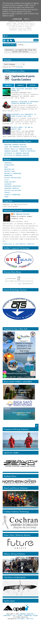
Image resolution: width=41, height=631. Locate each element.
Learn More (17, 19)
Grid (4, 40)
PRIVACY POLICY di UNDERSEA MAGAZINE (18, 149)
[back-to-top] (36, 425)
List (7, 40)
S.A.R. (6, 180)
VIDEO (6, 197)
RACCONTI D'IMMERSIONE (12, 173)
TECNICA (7, 192)
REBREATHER (8, 175)
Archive (32, 85)
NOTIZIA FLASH (9, 171)
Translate (19, 67)
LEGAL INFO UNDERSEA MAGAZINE (15, 147)
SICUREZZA (8, 184)
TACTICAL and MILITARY (12, 190)
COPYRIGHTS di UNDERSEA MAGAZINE (16, 153)
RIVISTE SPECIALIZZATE (12, 178)
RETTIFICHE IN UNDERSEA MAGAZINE (16, 155)
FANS (6, 167)
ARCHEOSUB (8, 163)
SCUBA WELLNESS (9, 182)
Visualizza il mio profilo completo (18, 244)
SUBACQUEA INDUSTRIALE (12, 186)
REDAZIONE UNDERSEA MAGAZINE (15, 145)
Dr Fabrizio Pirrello (21, 214)
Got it (26, 19)
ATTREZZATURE (9, 165)
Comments (20, 85)
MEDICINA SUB (9, 169)
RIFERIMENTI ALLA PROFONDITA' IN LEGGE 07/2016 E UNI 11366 (23, 115)
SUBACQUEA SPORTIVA (11, 188)
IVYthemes (20, 619)
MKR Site (30, 619)
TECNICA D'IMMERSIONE (12, 195)
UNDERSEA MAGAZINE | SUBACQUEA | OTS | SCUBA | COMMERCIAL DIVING (20, 614)
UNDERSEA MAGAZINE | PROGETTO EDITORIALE (19, 151)
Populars (8, 85)
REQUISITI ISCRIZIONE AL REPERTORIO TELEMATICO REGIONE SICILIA (24, 102)
